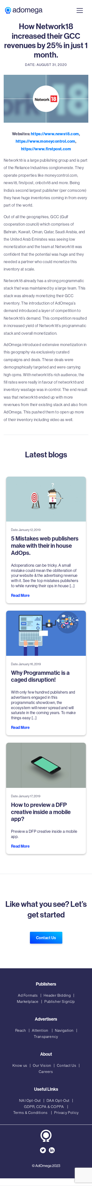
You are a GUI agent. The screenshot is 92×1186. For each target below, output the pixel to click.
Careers (46, 1071)
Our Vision (42, 1065)
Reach (20, 1030)
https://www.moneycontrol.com (45, 141)
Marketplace (28, 1001)
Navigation (64, 1030)
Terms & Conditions (31, 1112)
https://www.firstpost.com (46, 148)
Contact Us (46, 937)
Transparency (46, 1036)
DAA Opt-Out (58, 1100)
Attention (40, 1030)
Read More (20, 595)
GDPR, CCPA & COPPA (44, 1106)
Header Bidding (57, 995)
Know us (20, 1065)
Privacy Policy (66, 1112)
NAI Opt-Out (30, 1100)
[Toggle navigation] (79, 10)
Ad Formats (28, 995)
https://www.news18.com (55, 133)
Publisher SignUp (59, 1001)
